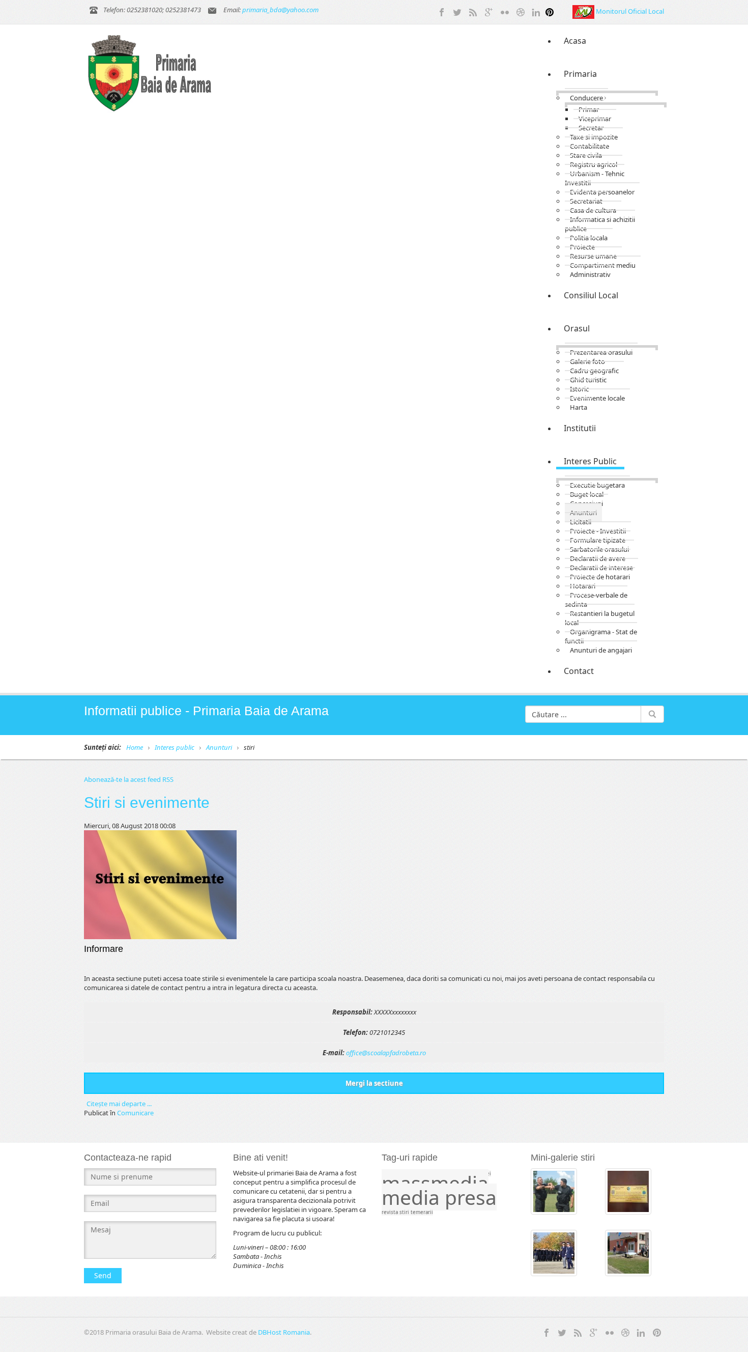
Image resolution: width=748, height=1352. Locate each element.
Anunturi (219, 747)
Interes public (174, 747)
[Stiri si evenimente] (160, 883)
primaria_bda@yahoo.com (280, 9)
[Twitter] (457, 11)
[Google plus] (489, 11)
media (413, 1197)
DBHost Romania (284, 1332)
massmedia (435, 1182)
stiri (405, 1212)
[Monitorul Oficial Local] (584, 11)
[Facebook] (441, 11)
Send (102, 1275)
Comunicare (135, 1112)
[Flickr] (504, 11)
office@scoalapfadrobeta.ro (386, 1052)
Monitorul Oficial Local (630, 11)
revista (390, 1212)
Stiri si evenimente (147, 802)
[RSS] (473, 11)
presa (471, 1197)
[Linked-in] (536, 11)
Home (134, 747)
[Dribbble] (520, 11)
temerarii (422, 1212)
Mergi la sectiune (374, 1083)
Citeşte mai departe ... (119, 1103)
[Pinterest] (549, 11)
